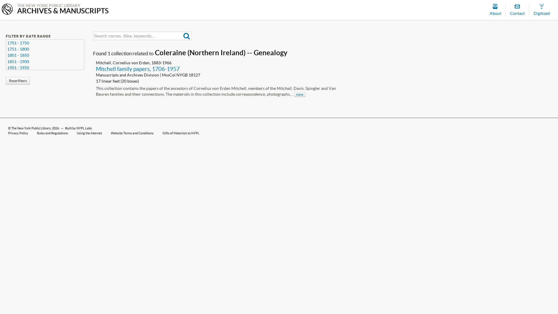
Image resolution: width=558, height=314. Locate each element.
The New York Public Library (31, 128)
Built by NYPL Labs (78, 128)
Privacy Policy (18, 133)
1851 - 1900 (18, 61)
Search (187, 36)
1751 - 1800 (18, 49)
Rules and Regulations (52, 133)
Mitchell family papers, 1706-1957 (138, 69)
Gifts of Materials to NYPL (180, 133)
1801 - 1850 (18, 55)
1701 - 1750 (18, 43)
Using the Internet (89, 133)
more (299, 94)
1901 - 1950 (18, 67)
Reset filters (18, 81)
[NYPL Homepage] (7, 9)
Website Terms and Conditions (132, 133)
